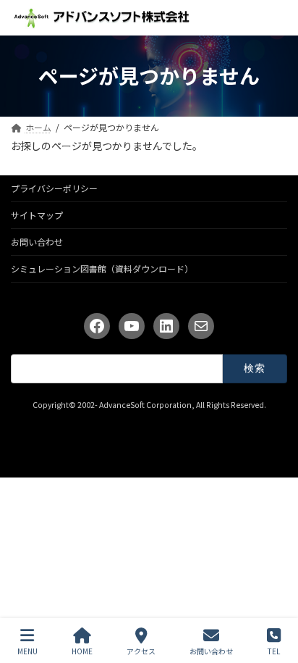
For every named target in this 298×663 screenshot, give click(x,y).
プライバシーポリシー (54, 188)
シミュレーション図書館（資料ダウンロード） (102, 268)
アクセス (141, 651)
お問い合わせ (37, 241)
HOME (82, 651)
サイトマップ (37, 215)
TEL (274, 651)
